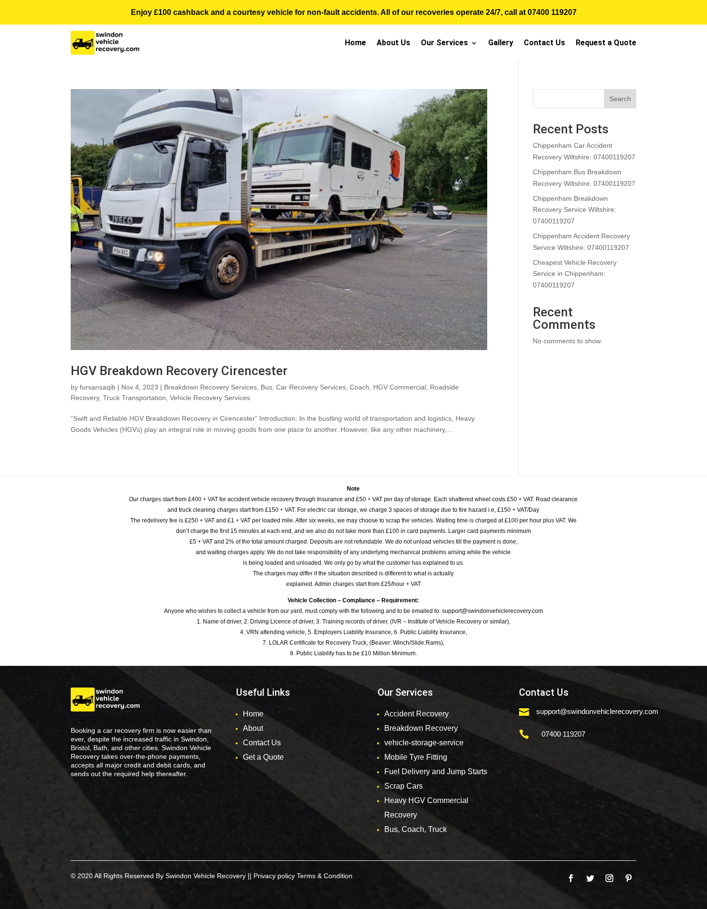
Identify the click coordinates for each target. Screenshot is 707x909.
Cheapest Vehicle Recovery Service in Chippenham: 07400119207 (575, 274)
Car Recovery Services (311, 387)
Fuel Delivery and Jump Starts (435, 771)
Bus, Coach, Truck (415, 829)
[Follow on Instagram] (609, 878)
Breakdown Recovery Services (210, 387)
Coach (359, 387)
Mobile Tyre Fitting (415, 757)
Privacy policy (274, 876)
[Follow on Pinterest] (628, 878)
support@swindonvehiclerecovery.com (597, 711)
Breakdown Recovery (421, 728)
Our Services (444, 42)
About (253, 728)
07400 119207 (552, 12)
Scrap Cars (403, 786)
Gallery (500, 42)
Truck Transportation (134, 398)
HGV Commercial (399, 387)
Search (620, 99)
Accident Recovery (416, 714)
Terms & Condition (325, 876)
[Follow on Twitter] (590, 878)
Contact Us (544, 42)
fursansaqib (97, 387)
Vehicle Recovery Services (210, 398)
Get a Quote (263, 757)
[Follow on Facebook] (571, 878)
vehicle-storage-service (424, 743)
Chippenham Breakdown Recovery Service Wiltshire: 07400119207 (574, 210)
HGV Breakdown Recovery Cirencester (179, 371)
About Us (393, 42)
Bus (266, 387)
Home (355, 42)
